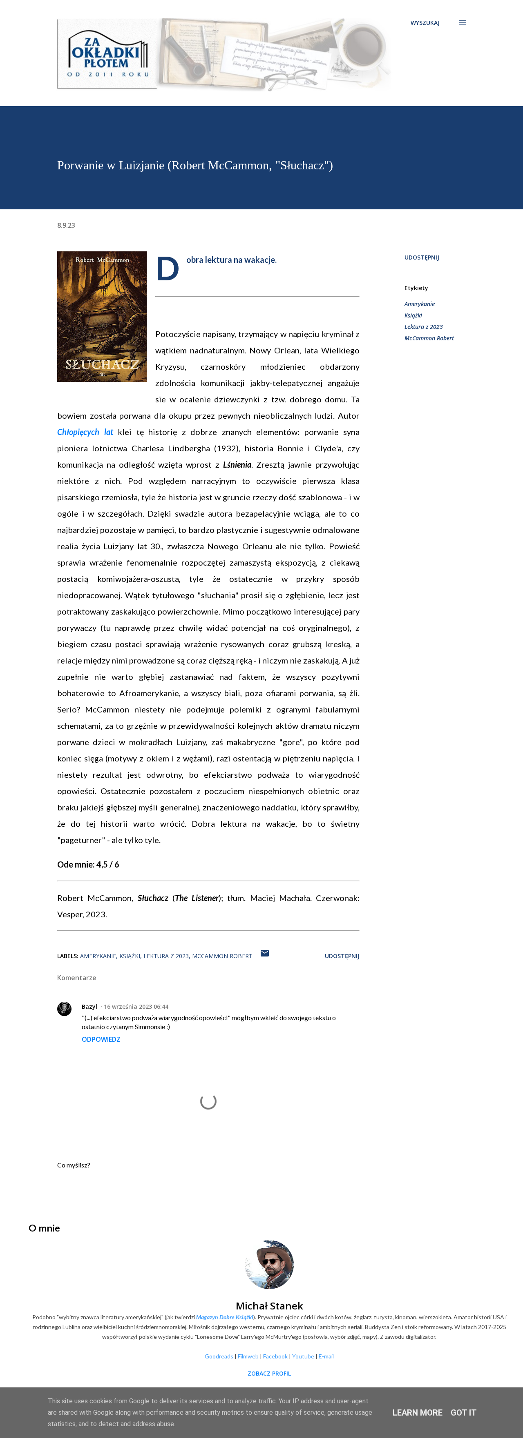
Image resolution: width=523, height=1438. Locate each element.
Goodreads (219, 1356)
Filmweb (248, 1356)
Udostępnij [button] (422, 257)
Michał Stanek (269, 1305)
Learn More (418, 1413)
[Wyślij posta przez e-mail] (265, 956)
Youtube (303, 1356)
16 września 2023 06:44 (136, 1006)
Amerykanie (420, 304)
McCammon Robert (429, 338)
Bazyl (89, 1006)
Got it (464, 1413)
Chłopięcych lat (85, 432)
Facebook (275, 1356)
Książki (413, 315)
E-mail (326, 1356)
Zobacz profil (269, 1373)
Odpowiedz (101, 1039)
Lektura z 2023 (424, 327)
